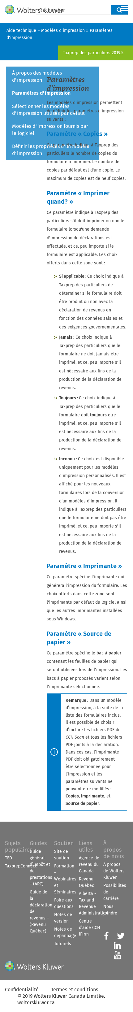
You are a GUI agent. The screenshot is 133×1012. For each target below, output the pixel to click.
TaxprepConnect (20, 866)
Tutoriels (62, 943)
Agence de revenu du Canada (89, 864)
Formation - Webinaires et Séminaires (65, 879)
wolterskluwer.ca (36, 1002)
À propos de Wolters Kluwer (114, 871)
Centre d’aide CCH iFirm (89, 928)
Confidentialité (22, 989)
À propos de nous (113, 850)
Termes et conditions (74, 989)
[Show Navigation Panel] (124, 8)
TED (8, 858)
